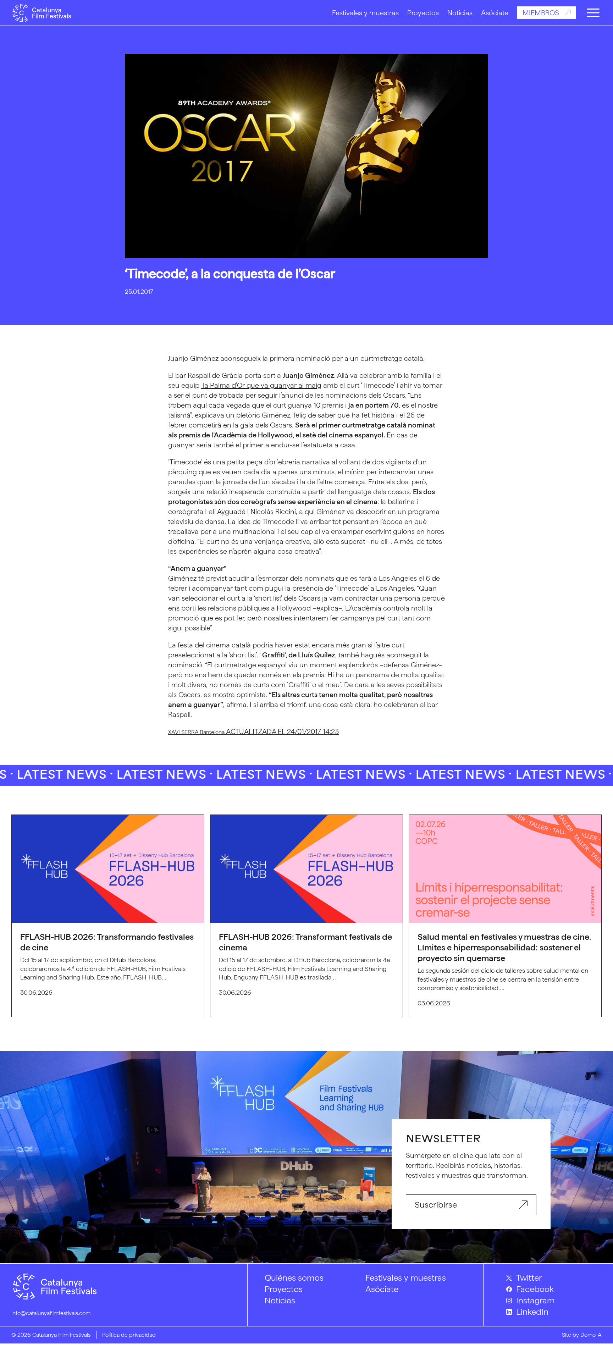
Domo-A (591, 1334)
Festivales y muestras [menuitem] (405, 1278)
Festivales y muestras (365, 13)
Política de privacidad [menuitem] (129, 1334)
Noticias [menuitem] (280, 1300)
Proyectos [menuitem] (284, 1289)
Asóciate (494, 13)
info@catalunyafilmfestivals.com (50, 1313)
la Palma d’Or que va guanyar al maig (261, 385)
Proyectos (423, 13)
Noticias (460, 13)
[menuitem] (554, 1278)
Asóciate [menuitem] (381, 1289)
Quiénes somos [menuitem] (294, 1278)
